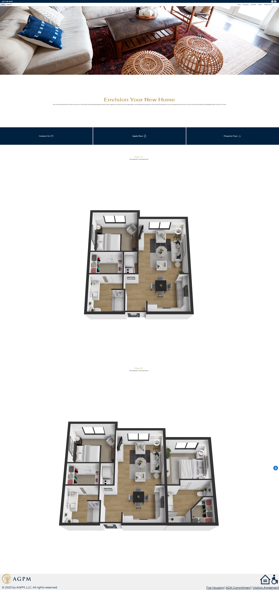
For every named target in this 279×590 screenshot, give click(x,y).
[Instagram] (272, 1)
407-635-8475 (7, 1)
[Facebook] (275, 1)
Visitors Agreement (266, 587)
